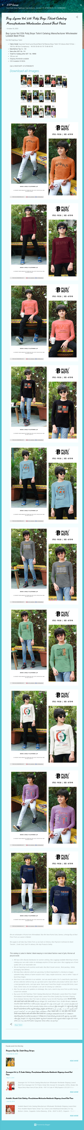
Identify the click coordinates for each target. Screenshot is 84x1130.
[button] (77, 17)
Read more (74, 1061)
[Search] (81, 5)
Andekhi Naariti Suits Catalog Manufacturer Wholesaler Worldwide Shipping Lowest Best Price (39, 1098)
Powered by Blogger (43, 1125)
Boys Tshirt (18, 1025)
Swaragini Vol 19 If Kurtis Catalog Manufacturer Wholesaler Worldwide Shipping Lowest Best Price (39, 1073)
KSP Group (12, 5)
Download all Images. (25, 71)
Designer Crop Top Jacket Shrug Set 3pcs (20, 1050)
